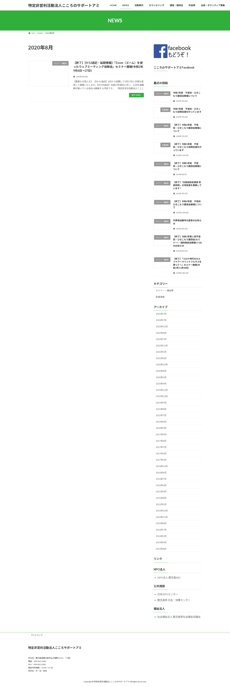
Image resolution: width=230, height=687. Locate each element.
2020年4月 (161, 383)
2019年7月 (161, 415)
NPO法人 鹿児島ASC (169, 577)
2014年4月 (161, 542)
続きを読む (136, 95)
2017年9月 (161, 434)
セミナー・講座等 (164, 290)
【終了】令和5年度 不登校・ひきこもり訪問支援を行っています (187, 147)
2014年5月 (161, 536)
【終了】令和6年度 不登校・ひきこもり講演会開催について (187, 128)
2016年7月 (161, 479)
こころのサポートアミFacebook (174, 67)
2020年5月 (161, 377)
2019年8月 (161, 409)
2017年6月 (161, 453)
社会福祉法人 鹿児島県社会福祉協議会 (178, 616)
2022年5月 (161, 351)
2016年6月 (161, 485)
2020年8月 (161, 371)
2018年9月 (161, 428)
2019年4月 (161, 421)
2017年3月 (161, 460)
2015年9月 (161, 491)
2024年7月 (161, 320)
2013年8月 (161, 548)
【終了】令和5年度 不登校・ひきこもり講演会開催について (187, 166)
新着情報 (160, 297)
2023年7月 (161, 339)
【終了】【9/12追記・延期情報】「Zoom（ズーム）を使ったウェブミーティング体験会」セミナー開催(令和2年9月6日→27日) (108, 66)
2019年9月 (161, 402)
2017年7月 (161, 447)
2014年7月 (161, 529)
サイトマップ (36, 635)
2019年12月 (162, 390)
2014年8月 (161, 523)
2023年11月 (162, 326)
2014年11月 (162, 517)
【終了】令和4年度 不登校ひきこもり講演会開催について (187, 204)
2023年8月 (161, 333)
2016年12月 (162, 466)
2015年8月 (161, 498)
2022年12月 (162, 345)
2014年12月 (162, 510)
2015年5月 (161, 504)
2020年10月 (162, 364)
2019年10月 (162, 396)
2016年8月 (161, 472)
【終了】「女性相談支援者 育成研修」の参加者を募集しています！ (187, 185)
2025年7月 (161, 313)
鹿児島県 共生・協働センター (173, 599)
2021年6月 (161, 358)
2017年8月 (161, 440)
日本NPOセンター (167, 594)
